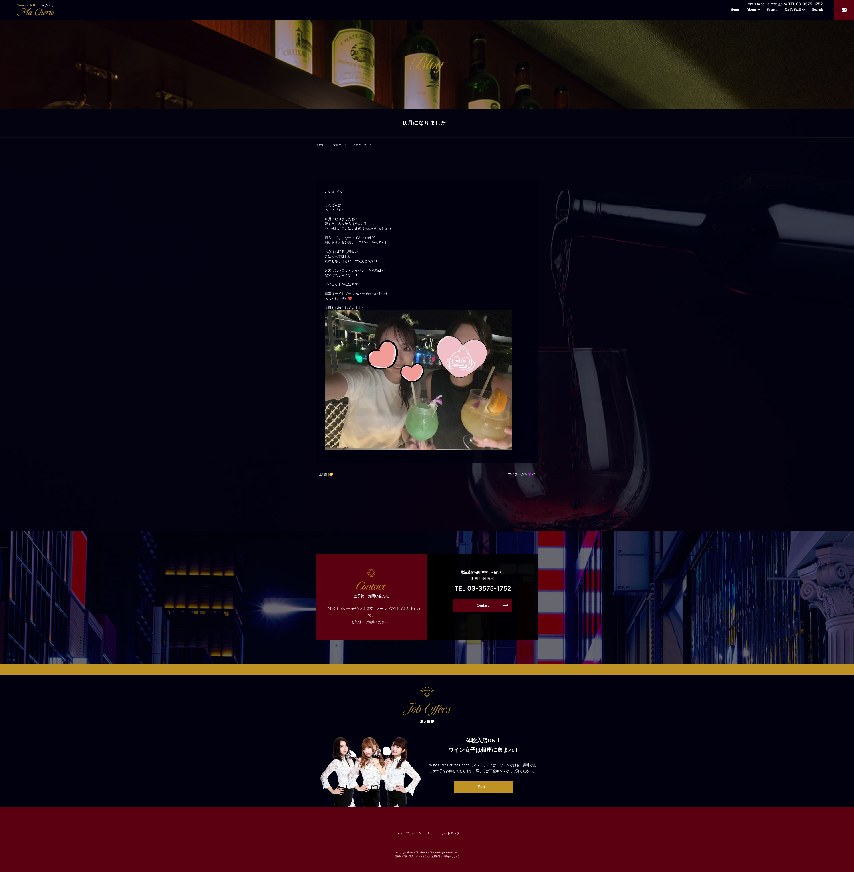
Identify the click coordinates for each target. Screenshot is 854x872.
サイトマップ (450, 833)
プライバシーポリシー (421, 833)
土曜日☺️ (326, 474)
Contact (483, 605)
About (751, 9)
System (772, 9)
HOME (320, 145)
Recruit (817, 9)
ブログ (337, 145)
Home (735, 9)
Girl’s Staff (793, 9)
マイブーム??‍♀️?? (521, 474)
